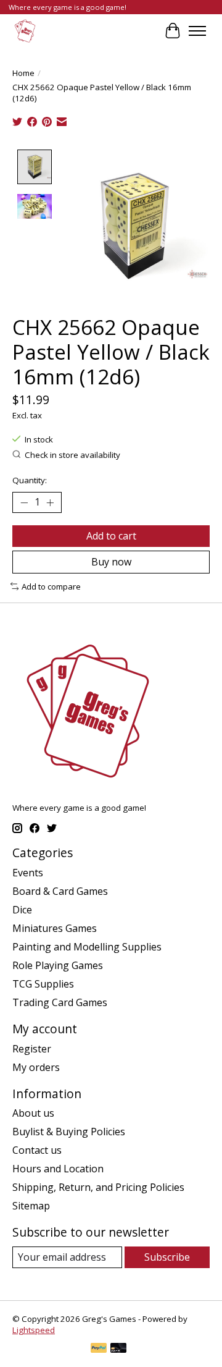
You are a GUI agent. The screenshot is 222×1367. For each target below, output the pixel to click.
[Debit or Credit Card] (118, 1349)
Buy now (111, 562)
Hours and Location (58, 1168)
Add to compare (51, 586)
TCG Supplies (43, 984)
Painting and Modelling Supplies (87, 947)
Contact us (37, 1150)
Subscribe (167, 1257)
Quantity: (29, 480)
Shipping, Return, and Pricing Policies (98, 1187)
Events (27, 872)
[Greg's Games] (25, 30)
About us (33, 1113)
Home (23, 72)
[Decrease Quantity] (24, 502)
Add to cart (111, 536)
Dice (22, 909)
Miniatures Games (54, 928)
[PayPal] (99, 1349)
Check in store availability (72, 454)
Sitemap (31, 1206)
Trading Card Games (59, 1002)
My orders (36, 1067)
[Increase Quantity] (50, 502)
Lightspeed (33, 1329)
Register (31, 1049)
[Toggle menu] (197, 31)
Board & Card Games (60, 891)
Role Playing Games (57, 965)
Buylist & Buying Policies (68, 1131)
